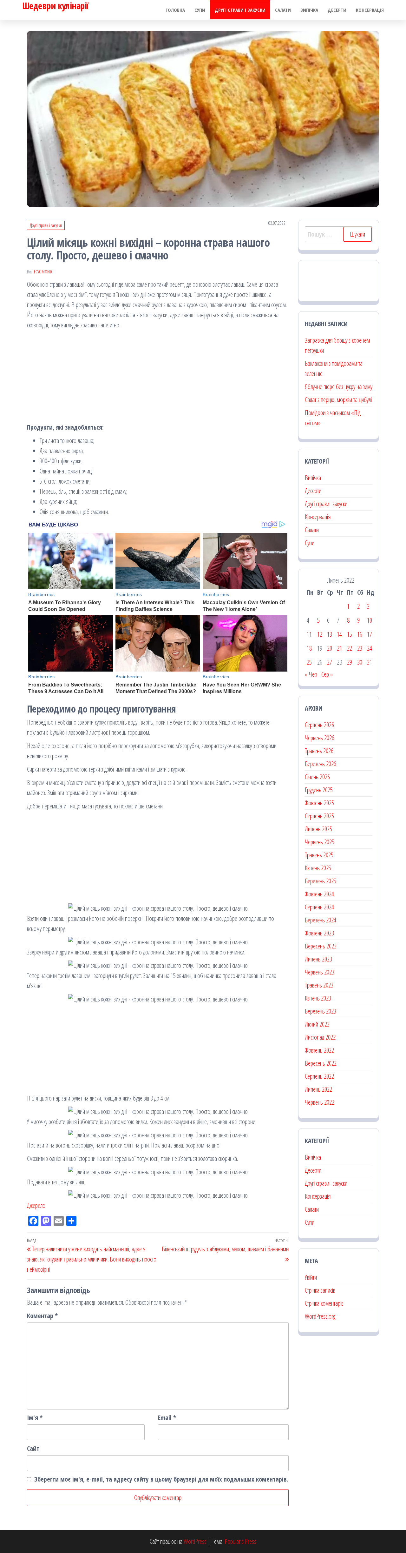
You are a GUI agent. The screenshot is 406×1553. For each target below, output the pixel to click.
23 (359, 648)
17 (369, 634)
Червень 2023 (319, 972)
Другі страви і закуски (240, 10)
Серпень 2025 (319, 816)
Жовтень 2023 (319, 933)
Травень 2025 (319, 855)
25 (309, 662)
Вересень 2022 (321, 1063)
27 (329, 662)
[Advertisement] (158, 377)
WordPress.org (320, 1316)
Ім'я (35, 1417)
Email (167, 1417)
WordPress (195, 1541)
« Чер (311, 674)
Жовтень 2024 (319, 894)
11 (309, 634)
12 (319, 634)
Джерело (36, 1205)
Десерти (337, 10)
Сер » (327, 674)
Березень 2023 (320, 1011)
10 (369, 620)
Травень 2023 (319, 985)
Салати (283, 10)
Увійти (311, 1277)
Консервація (370, 10)
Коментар (42, 1315)
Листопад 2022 (320, 1037)
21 (339, 648)
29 (349, 662)
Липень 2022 (318, 1089)
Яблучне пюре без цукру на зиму (338, 386)
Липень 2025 (318, 829)
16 (359, 634)
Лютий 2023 (317, 1024)
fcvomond (43, 272)
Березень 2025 (320, 881)
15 (349, 634)
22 (349, 648)
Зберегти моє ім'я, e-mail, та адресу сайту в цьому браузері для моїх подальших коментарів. (161, 1479)
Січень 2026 (317, 777)
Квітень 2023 (318, 998)
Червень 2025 (319, 842)
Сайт (33, 1448)
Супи (199, 10)
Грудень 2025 (319, 790)
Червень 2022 (319, 1102)
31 (369, 662)
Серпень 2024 (319, 907)
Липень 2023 (318, 959)
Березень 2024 (320, 920)
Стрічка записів (320, 1290)
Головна (175, 10)
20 (329, 648)
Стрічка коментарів (324, 1303)
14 (339, 634)
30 (359, 662)
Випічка (309, 10)
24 (369, 648)
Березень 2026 (320, 764)
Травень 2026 (319, 750)
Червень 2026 (319, 737)
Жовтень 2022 (319, 1050)
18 (309, 648)
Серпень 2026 (319, 724)
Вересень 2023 (321, 946)
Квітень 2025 (318, 868)
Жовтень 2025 (319, 803)
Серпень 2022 (319, 1076)
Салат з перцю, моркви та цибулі (338, 399)
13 (329, 634)
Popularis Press (240, 1541)
